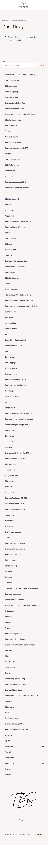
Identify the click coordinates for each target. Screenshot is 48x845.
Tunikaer (8, 583)
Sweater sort (10, 436)
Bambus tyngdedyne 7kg (15, 509)
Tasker (7, 284)
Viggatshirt (9, 216)
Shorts (7, 673)
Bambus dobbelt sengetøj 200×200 (19, 301)
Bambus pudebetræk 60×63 (16, 182)
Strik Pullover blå (11, 126)
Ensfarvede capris (12, 718)
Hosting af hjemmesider (34, 834)
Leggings (8, 577)
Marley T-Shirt (10, 250)
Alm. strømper (10, 464)
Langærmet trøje (11, 475)
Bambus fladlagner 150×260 (16, 498)
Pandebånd (9, 526)
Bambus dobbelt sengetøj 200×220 (19, 453)
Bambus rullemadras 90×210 (16, 109)
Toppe (7, 131)
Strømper (8, 255)
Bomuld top (9, 430)
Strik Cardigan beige (13, 120)
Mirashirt (8, 447)
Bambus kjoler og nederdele (16, 261)
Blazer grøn (9, 481)
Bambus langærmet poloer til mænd (19, 419)
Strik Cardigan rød (12, 278)
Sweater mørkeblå (12, 396)
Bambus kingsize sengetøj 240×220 (19, 413)
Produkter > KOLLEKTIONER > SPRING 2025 (21, 696)
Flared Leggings (11, 289)
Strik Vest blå (10, 707)
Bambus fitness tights (13, 690)
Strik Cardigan (10, 238)
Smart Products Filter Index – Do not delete (21, 588)
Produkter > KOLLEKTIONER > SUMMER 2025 (22, 75)
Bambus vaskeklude (13, 554)
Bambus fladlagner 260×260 (16, 380)
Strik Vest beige (11, 86)
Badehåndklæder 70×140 (14, 504)
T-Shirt (7, 538)
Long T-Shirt (10, 492)
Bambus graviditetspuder (15, 543)
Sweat (7, 713)
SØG (42, 65)
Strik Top (8, 205)
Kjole (7, 656)
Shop (24, 812)
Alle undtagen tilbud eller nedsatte (18, 295)
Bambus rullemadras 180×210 (16, 729)
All (6, 334)
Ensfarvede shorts (12, 97)
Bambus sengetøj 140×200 (15, 385)
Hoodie (8, 622)
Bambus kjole (10, 312)
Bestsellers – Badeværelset (15, 340)
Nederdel (8, 701)
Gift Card (8, 487)
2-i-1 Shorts (9, 442)
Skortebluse (9, 521)
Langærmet (9, 210)
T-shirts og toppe (12, 470)
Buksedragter (10, 560)
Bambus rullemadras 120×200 (16, 684)
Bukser (7, 154)
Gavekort (8, 571)
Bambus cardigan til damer (15, 639)
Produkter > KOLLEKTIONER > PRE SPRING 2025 (23, 605)
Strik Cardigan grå (12, 80)
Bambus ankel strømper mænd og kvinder (21, 306)
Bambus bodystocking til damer (17, 425)
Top (6, 193)
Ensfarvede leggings (13, 532)
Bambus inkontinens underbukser (18, 221)
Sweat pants (10, 667)
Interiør (8, 769)
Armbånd (8, 617)
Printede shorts (11, 368)
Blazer (7, 233)
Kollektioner (24, 757)
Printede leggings (12, 92)
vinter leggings (11, 323)
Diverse (8, 775)
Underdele (24, 746)
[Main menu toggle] (5, 4)
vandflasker (10, 171)
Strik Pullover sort (12, 165)
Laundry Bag (10, 176)
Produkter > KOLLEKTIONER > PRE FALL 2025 (22, 114)
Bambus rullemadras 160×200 (16, 148)
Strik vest (8, 244)
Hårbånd (8, 351)
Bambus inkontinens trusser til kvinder (19, 645)
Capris (7, 628)
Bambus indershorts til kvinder (17, 188)
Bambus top (10, 272)
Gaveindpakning (11, 137)
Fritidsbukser (10, 611)
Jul (6, 402)
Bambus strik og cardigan (15, 549)
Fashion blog (24, 820)
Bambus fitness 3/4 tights (15, 227)
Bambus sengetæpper (13, 634)
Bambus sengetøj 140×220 (15, 724)
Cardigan (8, 650)
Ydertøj (24, 752)
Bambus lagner (11, 374)
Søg (3, 61)
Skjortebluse (10, 662)
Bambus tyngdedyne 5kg (15, 679)
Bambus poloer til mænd (14, 600)
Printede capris (11, 329)
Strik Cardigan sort (12, 159)
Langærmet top (11, 566)
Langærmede (10, 408)
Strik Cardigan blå (12, 199)
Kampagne (24, 763)
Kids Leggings (10, 363)
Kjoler (24, 740)
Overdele (24, 735)
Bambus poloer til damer (14, 267)
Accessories (9, 515)
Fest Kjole (9, 317)
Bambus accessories (13, 142)
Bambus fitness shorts (13, 346)
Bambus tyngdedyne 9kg (15, 103)
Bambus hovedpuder (13, 594)
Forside (5, 21)
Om (24, 816)
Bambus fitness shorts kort (15, 459)
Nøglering (9, 391)
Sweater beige (10, 357)
